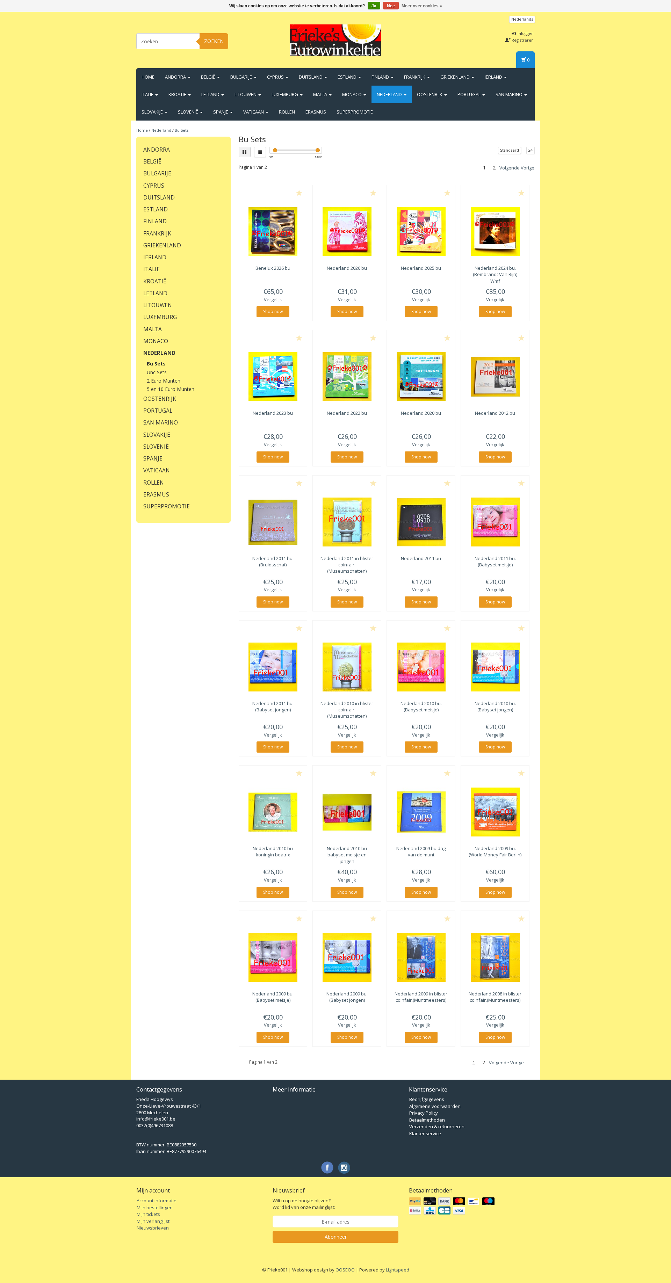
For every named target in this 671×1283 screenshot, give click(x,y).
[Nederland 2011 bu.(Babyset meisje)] (495, 522)
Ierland (494, 77)
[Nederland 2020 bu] (421, 376)
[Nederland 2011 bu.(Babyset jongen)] (273, 667)
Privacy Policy (423, 1113)
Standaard (509, 150)
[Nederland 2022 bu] (346, 376)
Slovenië (188, 112)
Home (148, 77)
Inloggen (525, 33)
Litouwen (246, 94)
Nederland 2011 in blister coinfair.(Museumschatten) (346, 564)
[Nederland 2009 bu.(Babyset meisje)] (273, 957)
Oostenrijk (430, 94)
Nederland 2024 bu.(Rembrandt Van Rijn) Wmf (495, 274)
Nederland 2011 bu (421, 558)
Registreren (522, 40)
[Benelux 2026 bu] (273, 231)
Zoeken (214, 41)
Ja (373, 5)
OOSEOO (345, 1270)
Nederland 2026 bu (347, 268)
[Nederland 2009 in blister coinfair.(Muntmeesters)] (421, 957)
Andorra (176, 77)
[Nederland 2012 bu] (495, 376)
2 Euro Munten (163, 380)
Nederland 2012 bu (495, 413)
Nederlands (522, 19)
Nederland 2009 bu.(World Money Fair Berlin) (495, 851)
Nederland (390, 94)
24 (530, 150)
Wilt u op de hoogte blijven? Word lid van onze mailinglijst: (304, 1203)
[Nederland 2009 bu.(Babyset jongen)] (346, 957)
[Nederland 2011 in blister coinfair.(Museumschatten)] (346, 522)
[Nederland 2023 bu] (273, 376)
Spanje (221, 112)
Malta (320, 94)
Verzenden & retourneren (436, 1126)
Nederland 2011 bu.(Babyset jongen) (273, 706)
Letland (211, 94)
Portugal (469, 94)
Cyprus (276, 77)
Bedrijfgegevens (426, 1099)
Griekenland (455, 77)
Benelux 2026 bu (272, 268)
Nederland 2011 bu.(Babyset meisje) (495, 561)
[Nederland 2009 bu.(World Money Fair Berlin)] (495, 812)
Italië (148, 94)
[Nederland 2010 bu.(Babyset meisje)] (421, 667)
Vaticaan (254, 112)
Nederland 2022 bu (347, 413)
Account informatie (156, 1200)
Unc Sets (157, 372)
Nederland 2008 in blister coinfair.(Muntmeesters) (495, 997)
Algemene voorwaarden (435, 1106)
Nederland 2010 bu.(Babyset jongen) (495, 706)
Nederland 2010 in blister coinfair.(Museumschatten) (346, 709)
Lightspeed (397, 1270)
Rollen (287, 112)
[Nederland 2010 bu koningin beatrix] (273, 812)
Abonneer (336, 1236)
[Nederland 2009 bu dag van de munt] (421, 812)
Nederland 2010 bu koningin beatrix (273, 851)
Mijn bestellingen (155, 1207)
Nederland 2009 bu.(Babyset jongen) (347, 997)
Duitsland (311, 77)
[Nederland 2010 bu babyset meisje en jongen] (346, 812)
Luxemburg (285, 94)
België (208, 77)
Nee (391, 5)
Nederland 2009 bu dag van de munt (421, 851)
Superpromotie (355, 112)
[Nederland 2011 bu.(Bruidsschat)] (273, 522)
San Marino (510, 94)
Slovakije (153, 112)
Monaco (352, 94)
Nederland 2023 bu (273, 413)
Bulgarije (241, 77)
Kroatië (177, 94)
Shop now (273, 311)
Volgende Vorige (516, 168)
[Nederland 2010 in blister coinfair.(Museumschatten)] (346, 667)
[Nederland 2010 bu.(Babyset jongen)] (495, 667)
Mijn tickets (148, 1214)
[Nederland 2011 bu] (421, 522)
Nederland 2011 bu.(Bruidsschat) (273, 561)
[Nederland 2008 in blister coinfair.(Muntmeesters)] (495, 957)
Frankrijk (415, 77)
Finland (380, 77)
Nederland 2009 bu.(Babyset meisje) (273, 997)
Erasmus (315, 112)
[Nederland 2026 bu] (346, 231)
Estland (348, 77)
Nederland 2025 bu (421, 268)
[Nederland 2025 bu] (421, 231)
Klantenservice (425, 1133)
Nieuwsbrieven (153, 1228)
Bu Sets (181, 130)
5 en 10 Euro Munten (170, 389)
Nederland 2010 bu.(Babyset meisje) (421, 706)
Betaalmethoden (427, 1120)
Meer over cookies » (422, 5)
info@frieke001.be (155, 1119)
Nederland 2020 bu (421, 413)
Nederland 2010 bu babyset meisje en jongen (347, 854)
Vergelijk (273, 299)
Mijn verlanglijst (153, 1221)
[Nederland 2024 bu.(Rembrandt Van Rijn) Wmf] (495, 231)
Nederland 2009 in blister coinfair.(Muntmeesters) (421, 997)
